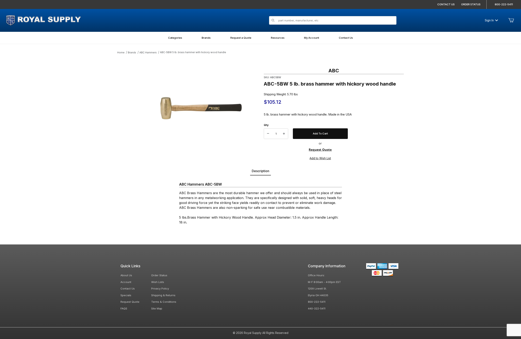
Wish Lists (157, 282)
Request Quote (320, 149)
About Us (126, 275)
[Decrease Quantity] (268, 134)
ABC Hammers (148, 52)
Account (125, 282)
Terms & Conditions (163, 301)
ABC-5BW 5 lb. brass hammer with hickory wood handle (193, 52)
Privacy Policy (160, 288)
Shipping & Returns (163, 295)
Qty (266, 125)
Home (121, 52)
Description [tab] (260, 171)
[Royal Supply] (43, 20)
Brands (132, 52)
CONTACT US (446, 4)
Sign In (489, 20)
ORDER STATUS (471, 4)
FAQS (123, 308)
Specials (125, 295)
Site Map (156, 308)
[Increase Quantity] (284, 134)
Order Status (159, 275)
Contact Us (127, 288)
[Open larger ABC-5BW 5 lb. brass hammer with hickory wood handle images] (201, 108)
